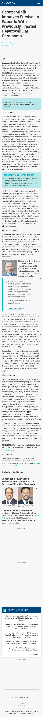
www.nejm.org (8, 450)
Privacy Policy (13, 713)
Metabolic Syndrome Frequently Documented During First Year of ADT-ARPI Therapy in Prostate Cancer (21, 626)
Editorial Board (9, 711)
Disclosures (28, 711)
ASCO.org (30, 713)
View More (34, 654)
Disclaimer (22, 713)
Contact (36, 711)
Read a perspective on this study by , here (21, 104)
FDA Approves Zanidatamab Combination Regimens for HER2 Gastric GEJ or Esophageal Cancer (22, 618)
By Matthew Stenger (8, 43)
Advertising (19, 711)
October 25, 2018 (7, 45)
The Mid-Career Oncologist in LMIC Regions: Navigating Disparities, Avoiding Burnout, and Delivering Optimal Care (21, 635)
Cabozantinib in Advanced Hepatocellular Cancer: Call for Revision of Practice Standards (18, 481)
